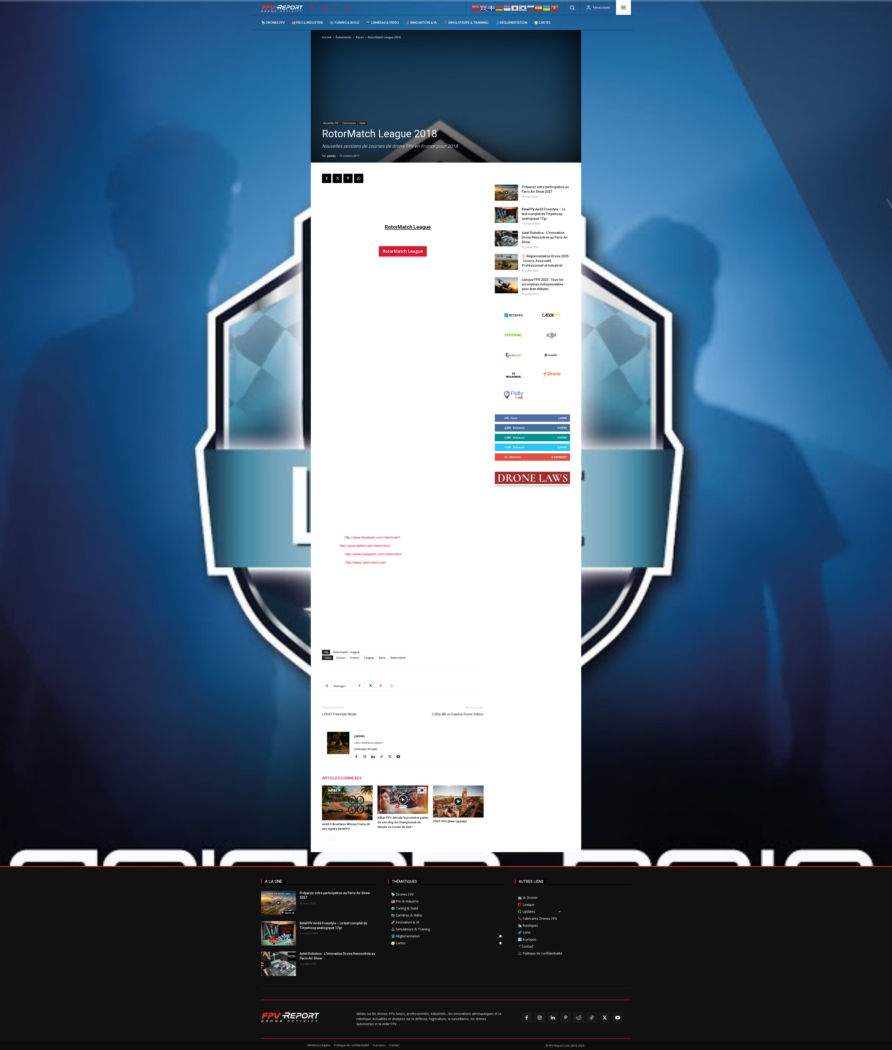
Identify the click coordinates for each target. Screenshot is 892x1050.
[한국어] (523, 7)
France (354, 657)
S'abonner (559, 457)
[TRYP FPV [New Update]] (458, 801)
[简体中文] (476, 7)
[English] (484, 7)
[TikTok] (335, 8)
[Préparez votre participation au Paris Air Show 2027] (506, 193)
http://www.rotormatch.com (365, 562)
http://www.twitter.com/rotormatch (365, 545)
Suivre (562, 427)
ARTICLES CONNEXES (342, 778)
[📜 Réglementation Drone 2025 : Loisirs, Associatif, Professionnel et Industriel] (506, 262)
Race (382, 657)
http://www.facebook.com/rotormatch (372, 537)
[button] (572, 7)
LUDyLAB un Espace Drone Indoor (458, 714)
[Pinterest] (348, 178)
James (331, 155)
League (369, 657)
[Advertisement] (402, 202)
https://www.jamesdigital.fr (368, 742)
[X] (347, 8)
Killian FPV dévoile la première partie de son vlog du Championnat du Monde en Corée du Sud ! (402, 822)
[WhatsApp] (358, 178)
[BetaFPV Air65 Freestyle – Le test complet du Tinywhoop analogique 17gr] (506, 215)
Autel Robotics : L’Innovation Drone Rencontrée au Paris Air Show (545, 237)
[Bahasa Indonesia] (507, 7)
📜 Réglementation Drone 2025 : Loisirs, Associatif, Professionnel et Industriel (545, 260)
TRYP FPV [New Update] (449, 821)
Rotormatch (398, 657)
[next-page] (332, 838)
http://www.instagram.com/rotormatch (373, 553)
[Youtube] (400, 756)
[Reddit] (578, 1017)
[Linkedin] (375, 756)
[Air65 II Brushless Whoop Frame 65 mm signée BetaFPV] (347, 802)
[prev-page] (325, 838)
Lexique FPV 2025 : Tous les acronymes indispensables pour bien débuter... (543, 284)
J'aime (562, 418)
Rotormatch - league (346, 652)
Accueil (326, 37)
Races (360, 37)
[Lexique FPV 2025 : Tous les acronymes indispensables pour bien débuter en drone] (506, 285)
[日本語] (515, 7)
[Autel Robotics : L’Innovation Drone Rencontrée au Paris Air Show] (506, 238)
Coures (340, 657)
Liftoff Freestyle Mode (339, 714)
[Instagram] (323, 8)
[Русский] (531, 7)
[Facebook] (312, 8)
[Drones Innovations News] (284, 8)
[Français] (491, 7)
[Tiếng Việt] (555, 7)
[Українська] (547, 7)
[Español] (539, 7)
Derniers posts (508, 177)
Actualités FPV (330, 123)
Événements (343, 37)
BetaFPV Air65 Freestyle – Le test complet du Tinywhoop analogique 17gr (543, 213)
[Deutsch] (499, 7)
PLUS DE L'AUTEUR (383, 778)
